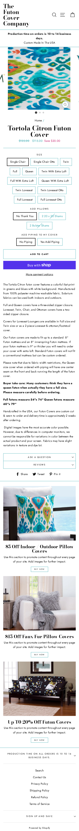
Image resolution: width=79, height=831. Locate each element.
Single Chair (18, 162)
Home (38, 120)
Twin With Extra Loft (54, 171)
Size (39, 154)
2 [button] (40, 113)
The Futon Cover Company (16, 15)
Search (39, 770)
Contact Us (39, 777)
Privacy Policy (39, 784)
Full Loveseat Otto (51, 200)
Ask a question (39, 457)
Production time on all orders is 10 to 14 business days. (39, 755)
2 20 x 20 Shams (52, 216)
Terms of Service (40, 804)
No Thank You (25, 216)
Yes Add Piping (49, 242)
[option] (39, 38)
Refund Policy (39, 797)
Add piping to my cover (39, 234)
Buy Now (39, 569)
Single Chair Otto (44, 162)
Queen (29, 171)
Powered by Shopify (39, 827)
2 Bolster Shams (39, 225)
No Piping (26, 242)
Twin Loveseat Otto (52, 190)
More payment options (39, 274)
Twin (66, 162)
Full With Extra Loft (21, 181)
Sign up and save (39, 816)
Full (15, 171)
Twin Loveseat (24, 190)
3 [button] (43, 113)
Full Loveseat (25, 200)
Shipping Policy (39, 790)
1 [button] (36, 112)
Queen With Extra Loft (55, 181)
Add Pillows (39, 208)
